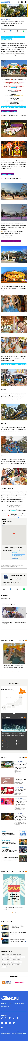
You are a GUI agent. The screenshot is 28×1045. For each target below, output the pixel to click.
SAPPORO (6, 747)
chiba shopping (18, 772)
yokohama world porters (19, 809)
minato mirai (17, 808)
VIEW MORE (22, 640)
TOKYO (10, 565)
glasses (20, 793)
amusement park (15, 565)
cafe (21, 962)
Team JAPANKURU (17, 575)
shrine (23, 957)
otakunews (4, 962)
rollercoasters (4, 566)
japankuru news (18, 794)
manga (16, 962)
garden (4, 964)
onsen (18, 957)
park (3, 959)
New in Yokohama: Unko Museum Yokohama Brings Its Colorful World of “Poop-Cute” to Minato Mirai (20, 802)
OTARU (19, 744)
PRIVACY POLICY (5, 1006)
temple (11, 962)
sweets (20, 959)
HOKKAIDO (6, 741)
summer (4, 966)
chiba (21, 771)
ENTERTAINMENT (5, 565)
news (8, 954)
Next (26, 730)
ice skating (21, 565)
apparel (21, 782)
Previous (2, 730)
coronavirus (12, 957)
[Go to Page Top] (25, 1042)
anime (19, 954)
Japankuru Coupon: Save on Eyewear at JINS (20, 789)
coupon (20, 783)
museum (8, 959)
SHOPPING (17, 771)
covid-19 (14, 959)
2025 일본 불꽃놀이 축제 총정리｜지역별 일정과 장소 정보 (18, 926)
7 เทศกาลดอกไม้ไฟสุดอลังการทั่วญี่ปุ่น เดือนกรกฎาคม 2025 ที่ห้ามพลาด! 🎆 (18, 940)
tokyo (3, 954)
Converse (16, 783)
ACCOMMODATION (18, 822)
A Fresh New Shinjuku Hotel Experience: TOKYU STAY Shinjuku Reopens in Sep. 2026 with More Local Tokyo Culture (20, 817)
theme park (10, 566)
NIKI (18, 741)
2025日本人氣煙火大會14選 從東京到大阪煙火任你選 (18, 933)
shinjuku (16, 823)
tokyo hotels (17, 824)
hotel (9, 964)
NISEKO (6, 744)
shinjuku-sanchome (22, 823)
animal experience (16, 964)
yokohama (23, 808)
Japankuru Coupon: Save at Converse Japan (20, 780)
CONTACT (10, 1003)
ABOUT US (3, 1003)
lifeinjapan (4, 957)
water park (15, 566)
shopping (13, 954)
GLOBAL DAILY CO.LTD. (19, 1003)
